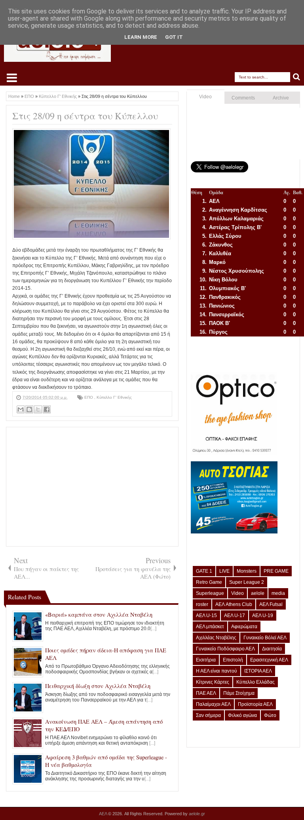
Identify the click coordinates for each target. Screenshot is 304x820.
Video (205, 96)
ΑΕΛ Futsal (271, 604)
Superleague (210, 593)
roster (202, 604)
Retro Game (209, 582)
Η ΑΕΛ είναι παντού (216, 671)
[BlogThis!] (29, 409)
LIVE (224, 571)
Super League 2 (246, 582)
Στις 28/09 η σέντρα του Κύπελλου (85, 115)
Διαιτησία (272, 649)
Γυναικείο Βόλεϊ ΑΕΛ (265, 637)
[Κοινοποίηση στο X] (38, 409)
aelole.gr (197, 813)
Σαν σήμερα (208, 715)
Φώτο (270, 715)
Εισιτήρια (206, 660)
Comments (243, 98)
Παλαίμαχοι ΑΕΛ (213, 704)
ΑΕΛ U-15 (206, 615)
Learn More (140, 37)
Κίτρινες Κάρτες (212, 682)
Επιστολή (233, 660)
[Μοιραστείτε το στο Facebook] (47, 409)
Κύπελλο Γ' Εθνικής (114, 397)
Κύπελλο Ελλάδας (255, 682)
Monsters (246, 571)
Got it (174, 37)
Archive (281, 98)
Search (296, 77)
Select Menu (12, 78)
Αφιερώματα (244, 626)
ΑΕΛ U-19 (262, 615)
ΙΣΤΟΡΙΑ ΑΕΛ (258, 671)
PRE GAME (276, 571)
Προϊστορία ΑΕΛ (255, 704)
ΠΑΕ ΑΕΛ (206, 693)
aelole (257, 593)
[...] (153, 628)
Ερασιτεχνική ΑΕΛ (269, 660)
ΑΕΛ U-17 (234, 615)
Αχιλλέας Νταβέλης (216, 637)
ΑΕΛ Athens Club (233, 604)
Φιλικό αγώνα (242, 715)
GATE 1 (204, 571)
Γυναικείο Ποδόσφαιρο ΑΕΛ (225, 649)
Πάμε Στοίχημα (239, 693)
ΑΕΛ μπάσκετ (210, 626)
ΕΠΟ (89, 397)
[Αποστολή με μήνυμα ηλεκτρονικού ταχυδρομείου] (21, 409)
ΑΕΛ (103, 813)
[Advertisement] (92, 486)
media (278, 593)
